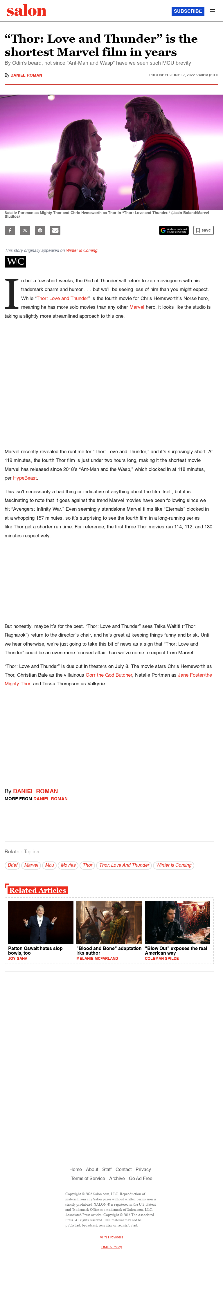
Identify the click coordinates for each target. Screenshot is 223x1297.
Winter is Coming (81, 251)
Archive (117, 1179)
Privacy (143, 1170)
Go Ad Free (140, 1179)
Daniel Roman (26, 75)
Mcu (49, 865)
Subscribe (188, 11)
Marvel (137, 307)
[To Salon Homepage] (26, 10)
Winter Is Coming (173, 865)
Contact (124, 1170)
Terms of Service (88, 1179)
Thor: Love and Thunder (62, 298)
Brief (12, 865)
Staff (107, 1170)
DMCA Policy (111, 1247)
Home (75, 1170)
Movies (68, 865)
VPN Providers (111, 1237)
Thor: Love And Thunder (124, 865)
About (92, 1170)
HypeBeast (25, 478)
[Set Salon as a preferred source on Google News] (174, 230)
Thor (87, 865)
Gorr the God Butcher (109, 675)
